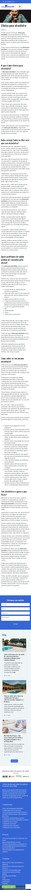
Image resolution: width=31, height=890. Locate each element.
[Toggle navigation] (20, 6)
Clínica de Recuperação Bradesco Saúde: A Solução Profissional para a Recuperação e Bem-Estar (15, 814)
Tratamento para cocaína (9, 822)
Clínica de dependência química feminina (14, 846)
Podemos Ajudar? (9, 887)
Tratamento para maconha (10, 825)
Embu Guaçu (6, 880)
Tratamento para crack (9, 824)
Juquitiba (5, 883)
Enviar (15, 624)
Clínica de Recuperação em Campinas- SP (14, 844)
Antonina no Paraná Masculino (11, 870)
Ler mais (7, 675)
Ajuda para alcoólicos (8, 848)
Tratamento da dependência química (13, 818)
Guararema (5, 881)
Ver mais (14, 761)
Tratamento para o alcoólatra (11, 827)
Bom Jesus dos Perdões (9, 876)
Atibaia (4, 874)
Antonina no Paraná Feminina (11, 872)
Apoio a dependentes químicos (11, 842)
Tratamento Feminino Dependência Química (15, 820)
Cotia (3, 878)
